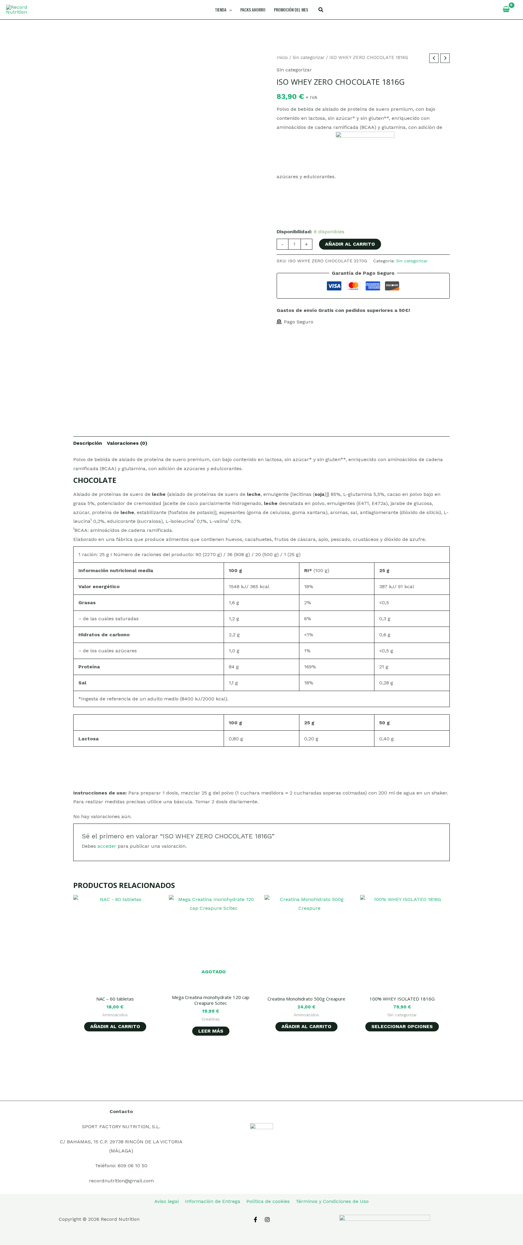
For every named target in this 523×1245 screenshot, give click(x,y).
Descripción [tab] (87, 443)
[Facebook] (255, 1219)
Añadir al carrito (350, 244)
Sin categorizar (308, 57)
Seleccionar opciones (402, 1026)
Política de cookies (268, 1201)
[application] (229, 9)
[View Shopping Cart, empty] (506, 10)
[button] (321, 10)
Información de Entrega (212, 1201)
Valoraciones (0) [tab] (127, 443)
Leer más (210, 1031)
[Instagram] (267, 1219)
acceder (106, 846)
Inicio (282, 57)
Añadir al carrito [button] (115, 1026)
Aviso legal (166, 1201)
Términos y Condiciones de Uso (332, 1201)
